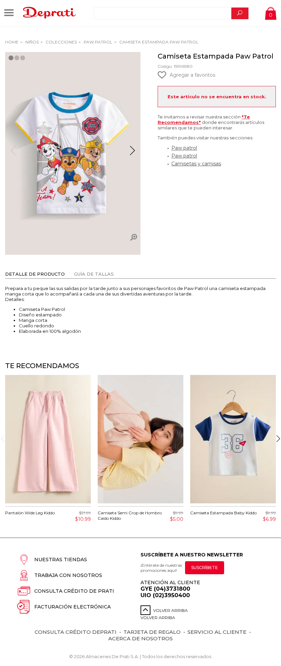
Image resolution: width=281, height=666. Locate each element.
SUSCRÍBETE (204, 567)
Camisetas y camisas (196, 164)
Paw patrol (184, 148)
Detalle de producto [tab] (35, 274)
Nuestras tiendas (60, 559)
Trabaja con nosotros (68, 575)
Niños (31, 42)
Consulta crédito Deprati (76, 632)
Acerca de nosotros (140, 638)
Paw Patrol (97, 42)
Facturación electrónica (72, 607)
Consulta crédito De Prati (74, 591)
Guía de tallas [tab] (94, 274)
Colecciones (61, 42)
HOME (12, 42)
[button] (132, 153)
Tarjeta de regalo (152, 632)
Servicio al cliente (216, 632)
